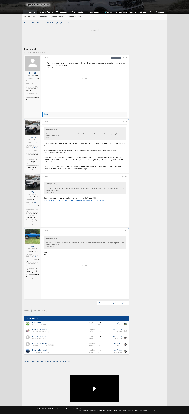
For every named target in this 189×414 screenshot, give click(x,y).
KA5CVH (35, 332)
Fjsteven (35, 338)
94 (33, 254)
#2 (126, 122)
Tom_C (32, 137)
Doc (32, 246)
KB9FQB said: (50, 129)
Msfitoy (119, 345)
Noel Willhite (36, 352)
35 (33, 145)
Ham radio (36, 323)
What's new (47, 12)
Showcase (63, 12)
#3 (126, 176)
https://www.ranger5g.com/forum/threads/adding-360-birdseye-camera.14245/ (74, 200)
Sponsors (93, 411)
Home (145, 411)
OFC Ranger (118, 352)
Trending (43, 17)
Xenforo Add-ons (71, 409)
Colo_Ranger (117, 338)
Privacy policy (133, 411)
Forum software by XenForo (42, 409)
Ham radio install (39, 350)
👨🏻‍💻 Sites (108, 12)
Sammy (35, 325)
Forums (31, 12)
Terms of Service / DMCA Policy (117, 411)
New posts (31, 17)
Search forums (58, 17)
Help (140, 411)
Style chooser (83, 411)
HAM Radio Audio (39, 336)
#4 (126, 231)
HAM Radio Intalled (40, 343)
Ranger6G (78, 12)
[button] (93, 12)
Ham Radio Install (39, 329)
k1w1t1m (119, 332)
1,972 (35, 148)
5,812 (35, 257)
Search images (75, 17)
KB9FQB (28, 52)
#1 (126, 58)
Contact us (101, 411)
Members (123, 12)
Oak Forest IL (31, 90)
